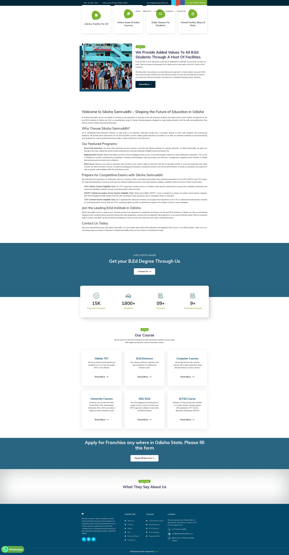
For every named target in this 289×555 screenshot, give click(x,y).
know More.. (145, 84)
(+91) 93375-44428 (197, 3)
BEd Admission (154, 524)
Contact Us (181, 11)
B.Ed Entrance (154, 528)
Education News (133, 536)
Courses (157, 11)
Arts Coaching (154, 532)
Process (130, 524)
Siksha (156, 551)
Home (138, 11)
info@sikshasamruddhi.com (159, 3)
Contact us (131, 540)
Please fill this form (143, 458)
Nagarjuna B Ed (154, 536)
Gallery (130, 528)
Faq (129, 532)
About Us (146, 11)
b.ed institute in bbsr (156, 521)
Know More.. (143, 377)
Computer (169, 11)
